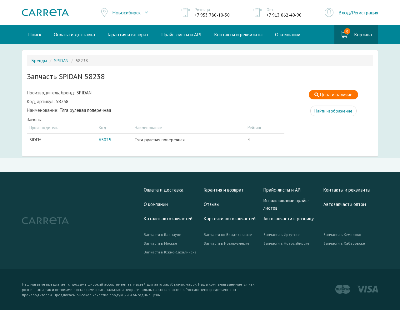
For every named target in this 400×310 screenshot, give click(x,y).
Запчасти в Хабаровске (344, 243)
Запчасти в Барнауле (162, 234)
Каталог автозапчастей (168, 219)
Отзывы (211, 204)
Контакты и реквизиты (238, 34)
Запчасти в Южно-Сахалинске (170, 252)
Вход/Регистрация (358, 12)
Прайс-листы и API (181, 34)
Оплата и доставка (74, 34)
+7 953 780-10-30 (212, 15)
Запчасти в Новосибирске (286, 243)
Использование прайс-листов (286, 204)
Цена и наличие (335, 95)
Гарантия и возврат (128, 34)
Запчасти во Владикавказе (228, 234)
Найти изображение (333, 111)
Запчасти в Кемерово (342, 234)
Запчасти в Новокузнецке (226, 243)
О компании (287, 34)
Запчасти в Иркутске (281, 234)
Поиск (34, 34)
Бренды (39, 60)
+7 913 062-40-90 (284, 15)
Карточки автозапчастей (230, 219)
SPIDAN (61, 60)
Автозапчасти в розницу (288, 219)
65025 (105, 139)
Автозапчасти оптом (344, 204)
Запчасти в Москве (160, 243)
